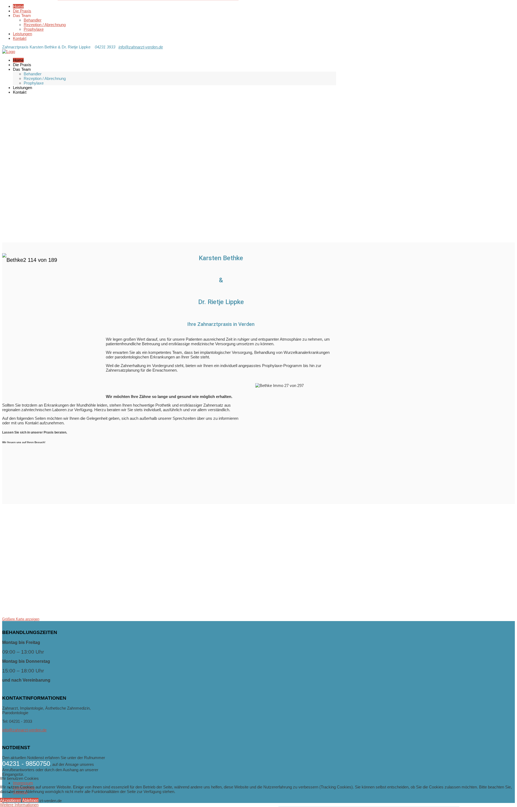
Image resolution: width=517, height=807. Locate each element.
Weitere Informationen (19, 804)
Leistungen (22, 33)
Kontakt (19, 38)
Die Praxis (22, 11)
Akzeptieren (10, 800)
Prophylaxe (34, 29)
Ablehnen (30, 800)
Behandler (32, 20)
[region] (169, 172)
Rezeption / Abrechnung (45, 24)
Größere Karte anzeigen (20, 619)
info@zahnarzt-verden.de (140, 47)
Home (18, 6)
